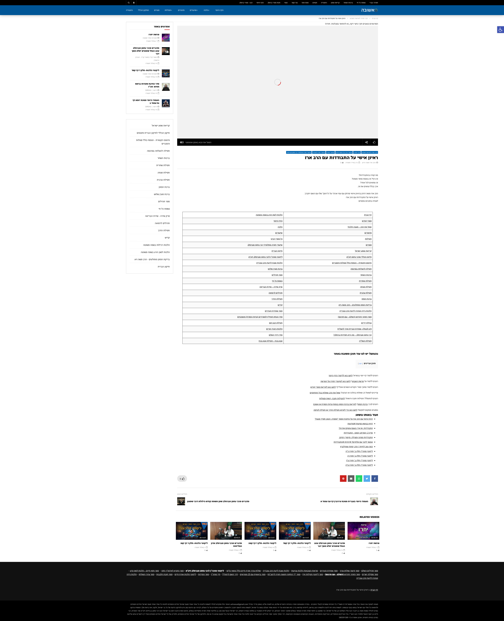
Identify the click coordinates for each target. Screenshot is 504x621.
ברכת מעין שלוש (275, 268)
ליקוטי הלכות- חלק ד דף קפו (194, 543)
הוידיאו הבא (182, 494)
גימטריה (324, 2)
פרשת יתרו (374, 543)
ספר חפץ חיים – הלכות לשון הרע (144, 570)
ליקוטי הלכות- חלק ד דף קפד (297, 543)
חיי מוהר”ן (215, 574)
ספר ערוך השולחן (146, 574)
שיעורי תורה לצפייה (319, 152)
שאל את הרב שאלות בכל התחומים (325, 392)
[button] (500, 29)
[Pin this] (343, 478)
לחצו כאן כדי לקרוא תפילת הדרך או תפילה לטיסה (335, 410)
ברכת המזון (367, 298)
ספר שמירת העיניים (273, 310)
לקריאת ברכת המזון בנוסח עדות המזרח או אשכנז (334, 404)
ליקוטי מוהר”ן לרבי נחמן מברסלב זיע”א (265, 256)
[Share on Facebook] (374, 478)
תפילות (168, 10)
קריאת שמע (335, 2)
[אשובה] (369, 10)
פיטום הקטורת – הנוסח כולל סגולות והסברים (352, 262)
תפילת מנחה (366, 286)
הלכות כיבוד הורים (274, 328)
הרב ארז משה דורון (369, 162)
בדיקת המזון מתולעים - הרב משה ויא (152, 259)
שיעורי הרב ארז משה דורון (344, 152)
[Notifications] (133, 2)
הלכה (206, 10)
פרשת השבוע (358, 381)
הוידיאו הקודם (372, 494)
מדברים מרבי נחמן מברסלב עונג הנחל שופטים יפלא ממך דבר (329, 544)
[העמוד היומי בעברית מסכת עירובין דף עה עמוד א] (374, 501)
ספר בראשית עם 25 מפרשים (252, 574)
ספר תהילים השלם (369, 570)
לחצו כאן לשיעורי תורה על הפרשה (336, 381)
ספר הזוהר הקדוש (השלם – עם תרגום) (355, 316)
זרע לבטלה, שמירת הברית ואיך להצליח (354, 328)
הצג (360, 363)
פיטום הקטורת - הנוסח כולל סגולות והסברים (153, 142)
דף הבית (375, 18)
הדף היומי (260, 2)
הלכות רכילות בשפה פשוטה (156, 244)
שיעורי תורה (330, 152)
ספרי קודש (367, 220)
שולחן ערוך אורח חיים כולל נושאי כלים (244, 570)
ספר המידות (203, 574)
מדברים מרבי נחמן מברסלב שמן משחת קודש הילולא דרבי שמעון (218, 501)
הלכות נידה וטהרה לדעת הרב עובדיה (355, 310)
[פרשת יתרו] (363, 531)
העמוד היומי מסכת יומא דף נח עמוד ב (146, 101)
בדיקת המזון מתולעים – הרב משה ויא (355, 304)
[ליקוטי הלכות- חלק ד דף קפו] (192, 531)
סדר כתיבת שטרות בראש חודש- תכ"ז (147, 85)
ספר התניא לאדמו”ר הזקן (172, 570)
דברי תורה (357, 152)
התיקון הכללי (143, 10)
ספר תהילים (277, 274)
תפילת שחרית (365, 280)
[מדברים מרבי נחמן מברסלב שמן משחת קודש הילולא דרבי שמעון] (181, 501)
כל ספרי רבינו (276, 238)
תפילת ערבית (366, 292)
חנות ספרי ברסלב (274, 2)
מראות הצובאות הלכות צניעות (304, 570)
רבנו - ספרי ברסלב (246, 2)
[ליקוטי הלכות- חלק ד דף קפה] (260, 531)
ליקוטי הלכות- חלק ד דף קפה (262, 543)
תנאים (315, 2)
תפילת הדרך (276, 298)
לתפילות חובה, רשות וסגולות (332, 398)
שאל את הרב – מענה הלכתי (360, 226)
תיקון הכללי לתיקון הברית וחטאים (153, 132)
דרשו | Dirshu (151, 90)
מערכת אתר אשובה (150, 38)
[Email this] (351, 478)
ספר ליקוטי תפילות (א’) (312, 574)
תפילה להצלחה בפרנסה (361, 268)
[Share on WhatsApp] (359, 478)
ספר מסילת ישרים (370, 574)
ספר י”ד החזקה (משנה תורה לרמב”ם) (283, 574)
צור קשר (295, 2)
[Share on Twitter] (367, 478)
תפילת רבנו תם (275, 322)
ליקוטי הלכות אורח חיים (185, 574)
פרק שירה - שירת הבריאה (157, 215)
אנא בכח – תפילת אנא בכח (270, 340)
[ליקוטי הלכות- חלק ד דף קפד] (295, 531)
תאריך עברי (373, 2)
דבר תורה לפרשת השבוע (359, 18)
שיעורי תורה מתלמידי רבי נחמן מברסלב (299, 152)
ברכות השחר (348, 2)
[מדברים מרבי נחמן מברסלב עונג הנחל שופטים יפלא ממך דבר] (329, 531)
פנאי (286, 2)
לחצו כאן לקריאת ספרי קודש (323, 387)
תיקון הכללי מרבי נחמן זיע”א (359, 256)
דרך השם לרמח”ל (230, 574)
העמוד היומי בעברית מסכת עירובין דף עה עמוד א (344, 501)
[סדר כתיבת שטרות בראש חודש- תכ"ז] (166, 87)
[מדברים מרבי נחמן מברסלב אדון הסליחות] (226, 531)
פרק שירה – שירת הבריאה (270, 286)
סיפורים (181, 10)
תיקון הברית (277, 250)
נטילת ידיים (366, 322)
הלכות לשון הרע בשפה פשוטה (269, 214)
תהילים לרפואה (275, 292)
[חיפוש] (128, 2)
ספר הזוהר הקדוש (342, 574)
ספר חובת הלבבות (164, 574)
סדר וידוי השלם (275, 334)
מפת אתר (305, 2)
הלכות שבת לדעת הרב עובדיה (269, 262)
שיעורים (193, 10)
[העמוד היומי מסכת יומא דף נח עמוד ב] (166, 103)
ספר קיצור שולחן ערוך (349, 570)
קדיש (280, 304)
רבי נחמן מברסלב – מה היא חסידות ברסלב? (352, 334)
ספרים (156, 10)
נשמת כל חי (361, 2)
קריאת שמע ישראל (363, 250)
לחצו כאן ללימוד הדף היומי (341, 375)
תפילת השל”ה (365, 340)
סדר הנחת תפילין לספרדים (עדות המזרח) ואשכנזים (259, 316)
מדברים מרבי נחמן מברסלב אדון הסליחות (226, 544)
